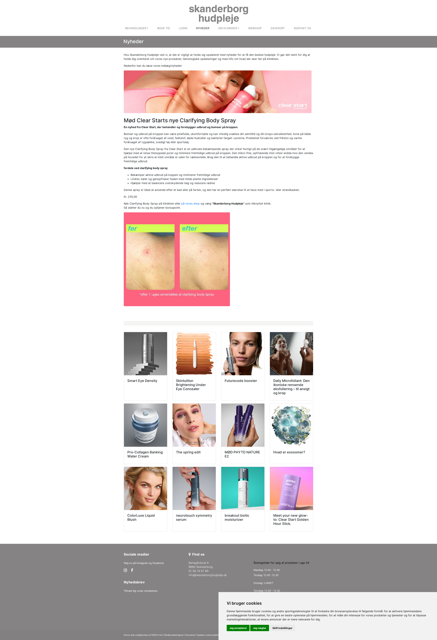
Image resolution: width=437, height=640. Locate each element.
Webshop (255, 28)
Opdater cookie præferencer (210, 635)
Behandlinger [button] (135, 28)
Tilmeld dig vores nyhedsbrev (141, 590)
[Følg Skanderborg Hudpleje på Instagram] (125, 570)
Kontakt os (302, 28)
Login (183, 28)
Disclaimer (190, 635)
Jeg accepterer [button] (238, 628)
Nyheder (202, 28)
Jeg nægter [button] (259, 628)
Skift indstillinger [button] (282, 628)
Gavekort (278, 28)
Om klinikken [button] (227, 28)
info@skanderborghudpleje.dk (208, 575)
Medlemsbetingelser (174, 635)
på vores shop (190, 203)
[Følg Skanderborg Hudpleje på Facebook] (132, 570)
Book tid (163, 28)
